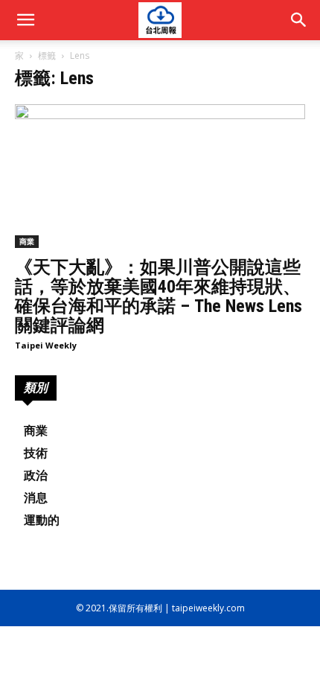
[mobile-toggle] (25, 20)
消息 (36, 498)
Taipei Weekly (46, 345)
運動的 (42, 520)
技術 (36, 453)
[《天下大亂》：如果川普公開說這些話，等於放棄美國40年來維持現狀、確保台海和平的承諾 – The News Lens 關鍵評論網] (160, 176)
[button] (299, 20)
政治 (36, 475)
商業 (26, 241)
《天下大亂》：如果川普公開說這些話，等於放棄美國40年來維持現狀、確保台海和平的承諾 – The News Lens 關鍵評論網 (158, 296)
